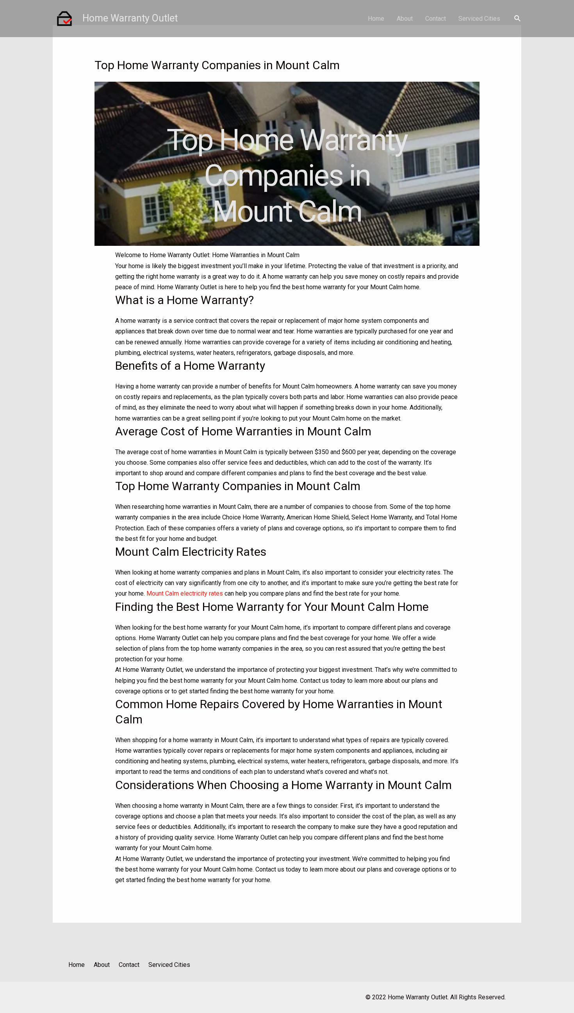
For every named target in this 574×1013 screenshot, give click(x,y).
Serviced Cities (479, 18)
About (405, 18)
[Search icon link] (517, 18)
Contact (435, 18)
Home (376, 18)
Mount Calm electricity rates (184, 593)
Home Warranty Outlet (130, 18)
